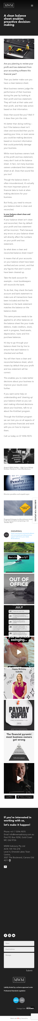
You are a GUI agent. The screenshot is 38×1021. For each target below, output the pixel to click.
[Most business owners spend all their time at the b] (19, 746)
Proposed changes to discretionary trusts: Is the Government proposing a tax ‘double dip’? (19, 521)
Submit (29, 971)
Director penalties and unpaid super (16, 494)
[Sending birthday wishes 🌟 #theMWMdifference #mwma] (19, 683)
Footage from (21, 1008)
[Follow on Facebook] (5, 935)
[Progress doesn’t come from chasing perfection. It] (19, 778)
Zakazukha (24, 1018)
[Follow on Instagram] (9, 935)
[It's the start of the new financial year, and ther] (19, 620)
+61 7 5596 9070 (18, 832)
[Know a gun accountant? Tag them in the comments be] (19, 557)
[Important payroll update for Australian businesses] (19, 715)
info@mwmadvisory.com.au (21, 835)
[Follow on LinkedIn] (13, 935)
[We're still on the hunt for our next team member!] (19, 652)
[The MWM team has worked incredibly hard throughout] (19, 589)
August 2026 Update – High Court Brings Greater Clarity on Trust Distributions (18, 468)
